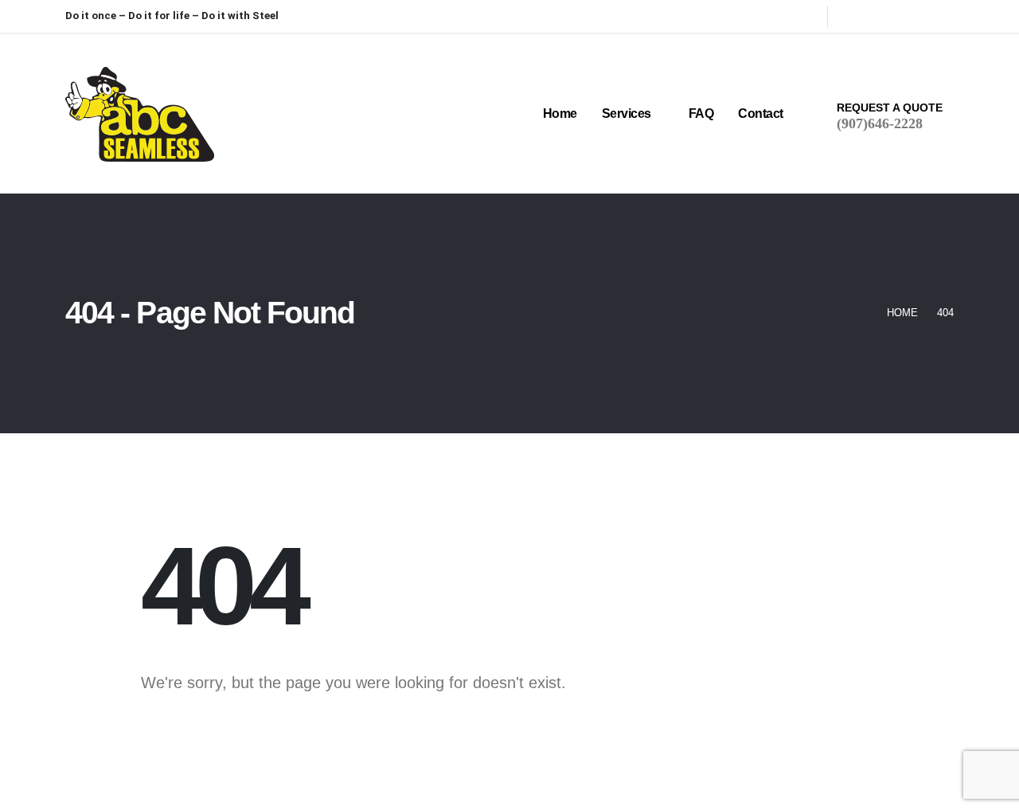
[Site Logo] (139, 114)
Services (626, 113)
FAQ (701, 113)
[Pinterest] (878, 16)
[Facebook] (852, 16)
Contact (760, 113)
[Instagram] (904, 16)
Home (560, 113)
